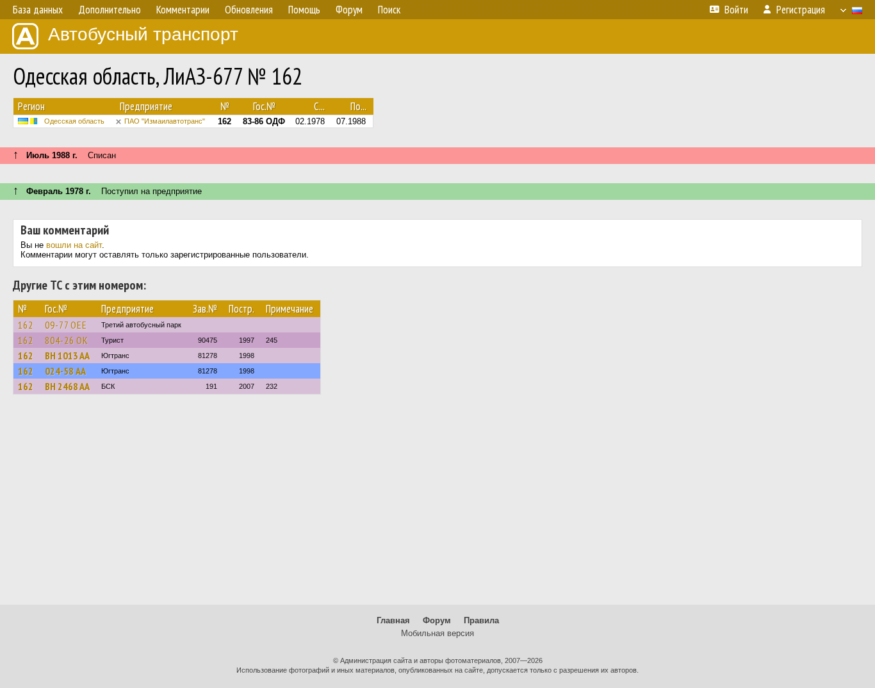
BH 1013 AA (67, 355)
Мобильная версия (437, 633)
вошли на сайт (74, 245)
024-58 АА (65, 370)
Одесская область (74, 121)
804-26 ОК (66, 340)
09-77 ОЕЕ (66, 324)
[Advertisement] (437, 505)
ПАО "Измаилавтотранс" (164, 121)
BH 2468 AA (67, 386)
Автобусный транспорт (143, 34)
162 (25, 324)
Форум (437, 620)
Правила (481, 620)
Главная (393, 620)
